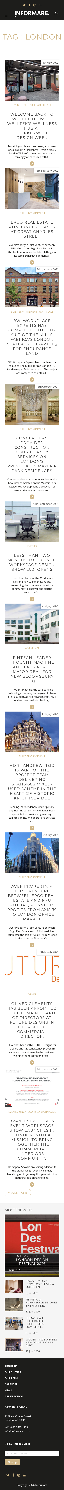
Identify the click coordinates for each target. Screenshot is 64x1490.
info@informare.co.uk (17, 1431)
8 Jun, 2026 (32, 1333)
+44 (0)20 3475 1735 (16, 1427)
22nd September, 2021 (45, 504)
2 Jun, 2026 (32, 1293)
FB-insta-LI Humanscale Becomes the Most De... (41, 1302)
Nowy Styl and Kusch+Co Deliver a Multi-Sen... (40, 1284)
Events (17, 105)
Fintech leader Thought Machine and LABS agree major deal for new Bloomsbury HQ (32, 669)
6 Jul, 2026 (15, 1270)
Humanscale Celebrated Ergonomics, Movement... (35, 1323)
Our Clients (13, 1372)
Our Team (11, 1378)
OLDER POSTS (19, 1192)
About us (11, 1366)
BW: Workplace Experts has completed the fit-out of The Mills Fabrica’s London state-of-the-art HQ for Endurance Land (32, 337)
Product (29, 105)
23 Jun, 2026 (33, 1351)
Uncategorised (29, 1111)
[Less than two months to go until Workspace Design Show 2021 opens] (32, 521)
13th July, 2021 (50, 714)
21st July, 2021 (50, 606)
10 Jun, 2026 (33, 1311)
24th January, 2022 (48, 269)
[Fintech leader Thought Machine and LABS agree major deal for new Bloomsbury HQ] (32, 624)
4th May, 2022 (50, 62)
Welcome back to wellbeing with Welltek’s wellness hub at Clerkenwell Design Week (32, 126)
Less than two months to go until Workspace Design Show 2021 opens (32, 562)
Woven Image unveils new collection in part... (41, 1342)
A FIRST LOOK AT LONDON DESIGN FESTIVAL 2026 (32, 1260)
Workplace (44, 105)
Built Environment (32, 213)
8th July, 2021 (51, 835)
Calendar (11, 1384)
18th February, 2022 (47, 170)
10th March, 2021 (48, 952)
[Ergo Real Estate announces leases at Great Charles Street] (32, 188)
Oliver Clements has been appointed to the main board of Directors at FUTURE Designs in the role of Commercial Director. (32, 1020)
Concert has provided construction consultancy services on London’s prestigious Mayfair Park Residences (32, 454)
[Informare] (32, 13)
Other (32, 994)
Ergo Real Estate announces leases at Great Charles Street (32, 229)
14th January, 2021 (48, 1069)
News (8, 1390)
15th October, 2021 (47, 386)
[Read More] (32, 163)
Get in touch (14, 1396)
